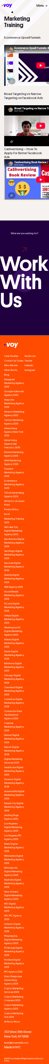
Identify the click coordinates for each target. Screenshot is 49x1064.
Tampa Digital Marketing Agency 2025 (14, 619)
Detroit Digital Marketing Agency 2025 (14, 751)
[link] (24, 273)
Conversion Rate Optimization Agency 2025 (13, 715)
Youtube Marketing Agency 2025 (14, 472)
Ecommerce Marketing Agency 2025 (14, 484)
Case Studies (11, 356)
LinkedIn (29, 365)
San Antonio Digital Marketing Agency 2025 (14, 543)
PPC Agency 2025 (13, 972)
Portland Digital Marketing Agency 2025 (14, 963)
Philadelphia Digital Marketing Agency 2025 (13, 939)
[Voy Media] (7, 6)
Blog (6, 375)
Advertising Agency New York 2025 (13, 432)
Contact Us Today (14, 361)
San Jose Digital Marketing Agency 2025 (14, 566)
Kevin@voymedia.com (16, 1043)
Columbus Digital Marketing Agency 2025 (14, 703)
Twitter (28, 361)
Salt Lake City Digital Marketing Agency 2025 (13, 531)
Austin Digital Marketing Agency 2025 (14, 655)
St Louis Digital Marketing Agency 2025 (14, 607)
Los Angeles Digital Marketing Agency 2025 (13, 827)
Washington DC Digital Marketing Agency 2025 (13, 631)
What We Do (11, 370)
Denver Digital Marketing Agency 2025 (14, 739)
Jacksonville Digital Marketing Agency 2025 (14, 795)
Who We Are (11, 365)
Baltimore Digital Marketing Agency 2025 (14, 667)
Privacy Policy (11, 509)
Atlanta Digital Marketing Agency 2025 (14, 643)
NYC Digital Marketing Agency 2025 (14, 907)
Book (7, 514)
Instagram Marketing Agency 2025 (14, 383)
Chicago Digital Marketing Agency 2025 (14, 679)
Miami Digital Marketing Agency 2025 (14, 847)
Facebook (30, 356)
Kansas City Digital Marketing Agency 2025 (14, 807)
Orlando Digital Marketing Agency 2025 (14, 927)
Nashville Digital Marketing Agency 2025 (14, 883)
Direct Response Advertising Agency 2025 (13, 980)
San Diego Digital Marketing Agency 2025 (14, 555)
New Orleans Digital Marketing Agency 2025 (13, 895)
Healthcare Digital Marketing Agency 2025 (14, 771)
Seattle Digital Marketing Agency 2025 (14, 578)
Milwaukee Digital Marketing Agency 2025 (14, 859)
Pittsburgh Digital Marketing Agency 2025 (14, 951)
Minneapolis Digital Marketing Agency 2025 (13, 871)
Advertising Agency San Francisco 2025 (12, 444)
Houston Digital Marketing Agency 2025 (14, 783)
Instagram (30, 370)
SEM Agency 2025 (13, 587)
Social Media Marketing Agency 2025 (14, 595)
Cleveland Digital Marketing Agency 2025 (14, 691)
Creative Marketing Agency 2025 (14, 727)
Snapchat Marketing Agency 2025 (14, 403)
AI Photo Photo (12, 1022)
